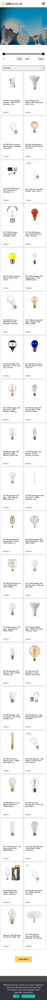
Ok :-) (16, 996)
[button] (43, 3)
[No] (43, 991)
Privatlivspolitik (28, 996)
